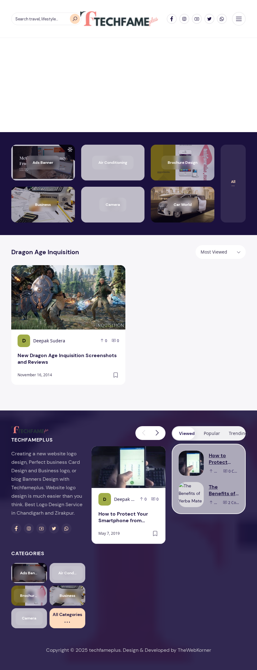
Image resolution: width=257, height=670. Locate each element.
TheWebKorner (194, 650)
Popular (212, 433)
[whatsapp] (222, 19)
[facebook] (172, 19)
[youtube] (197, 19)
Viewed (187, 433)
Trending (237, 433)
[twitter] (209, 19)
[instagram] (184, 19)
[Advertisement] (128, 85)
